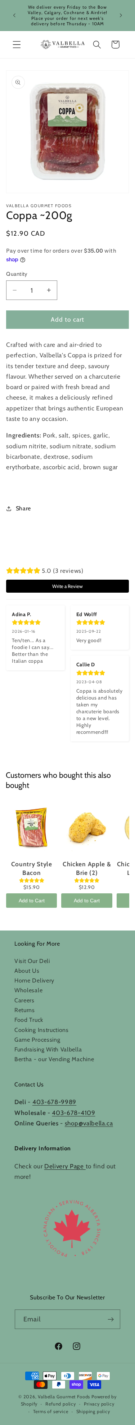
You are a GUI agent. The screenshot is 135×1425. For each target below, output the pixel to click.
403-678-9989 (54, 1102)
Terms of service (50, 1411)
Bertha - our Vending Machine (54, 1059)
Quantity (17, 274)
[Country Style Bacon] (31, 828)
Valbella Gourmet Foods (64, 1396)
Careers (24, 1000)
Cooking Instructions (41, 1029)
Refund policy (60, 1404)
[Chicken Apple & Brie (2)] (86, 828)
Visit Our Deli (32, 960)
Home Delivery (34, 980)
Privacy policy (99, 1404)
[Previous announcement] (14, 15)
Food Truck (28, 1019)
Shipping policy (93, 1411)
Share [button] (23, 508)
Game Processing (37, 1039)
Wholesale (28, 990)
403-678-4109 (73, 1112)
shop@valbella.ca (89, 1123)
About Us (27, 970)
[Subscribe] (111, 1319)
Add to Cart (32, 900)
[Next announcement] (121, 15)
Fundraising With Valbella (48, 1049)
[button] (17, 44)
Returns (24, 1010)
